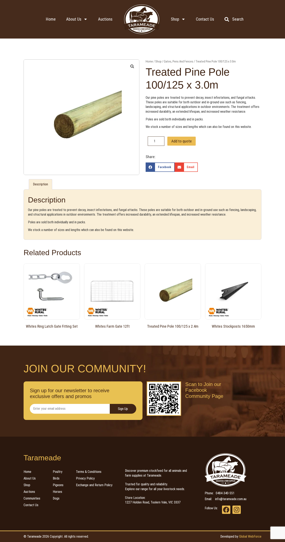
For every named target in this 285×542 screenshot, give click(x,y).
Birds (56, 478)
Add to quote (181, 141)
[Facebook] (226, 510)
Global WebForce (250, 536)
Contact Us (205, 19)
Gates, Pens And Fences (178, 61)
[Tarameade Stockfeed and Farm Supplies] (141, 19)
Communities (32, 498)
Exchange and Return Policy (94, 485)
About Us (73, 19)
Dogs (56, 498)
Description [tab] (40, 184)
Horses (57, 492)
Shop (175, 19)
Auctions (105, 19)
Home (51, 19)
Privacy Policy (85, 478)
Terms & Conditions (88, 472)
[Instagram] (236, 510)
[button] (132, 66)
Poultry (57, 472)
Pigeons (58, 485)
